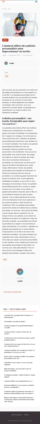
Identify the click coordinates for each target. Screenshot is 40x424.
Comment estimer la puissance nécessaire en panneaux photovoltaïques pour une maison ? (19, 392)
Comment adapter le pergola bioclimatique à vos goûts (18, 326)
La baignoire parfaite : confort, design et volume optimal (19, 376)
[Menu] (36, 1)
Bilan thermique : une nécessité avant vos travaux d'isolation (17, 370)
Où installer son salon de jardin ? (15, 321)
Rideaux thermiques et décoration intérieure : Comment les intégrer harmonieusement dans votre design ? (19, 399)
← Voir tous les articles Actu (11, 292)
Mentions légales (16, 414)
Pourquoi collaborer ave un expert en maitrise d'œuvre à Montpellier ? (19, 386)
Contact (26, 414)
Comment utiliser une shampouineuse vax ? (18, 381)
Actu (9, 9)
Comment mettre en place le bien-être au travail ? (17, 333)
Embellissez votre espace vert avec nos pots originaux (18, 363)
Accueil (4, 9)
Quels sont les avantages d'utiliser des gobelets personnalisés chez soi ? (19, 357)
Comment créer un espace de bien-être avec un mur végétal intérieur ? (19, 345)
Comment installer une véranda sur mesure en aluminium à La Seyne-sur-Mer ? (19, 351)
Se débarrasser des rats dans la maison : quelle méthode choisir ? (19, 339)
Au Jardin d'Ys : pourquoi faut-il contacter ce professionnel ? (18, 316)
